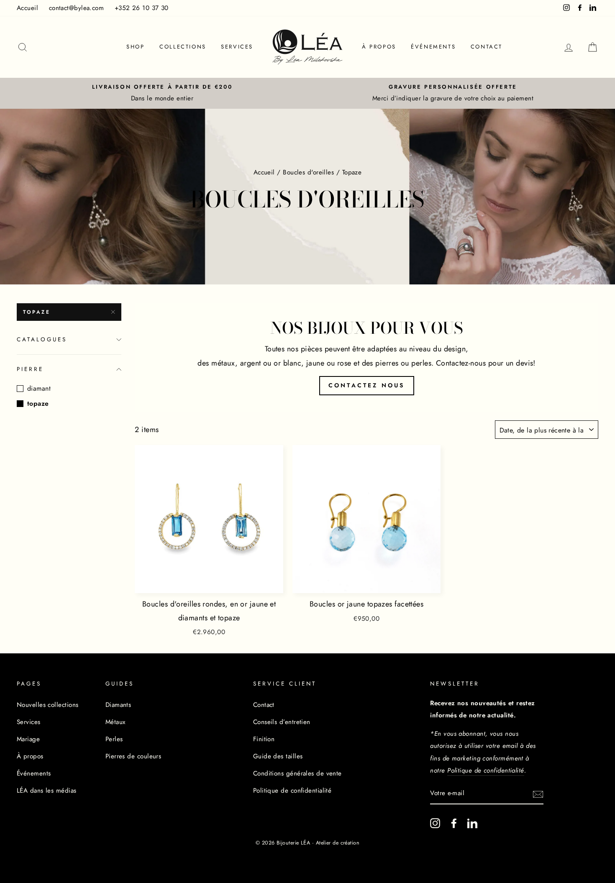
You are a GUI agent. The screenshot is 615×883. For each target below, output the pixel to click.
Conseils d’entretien (281, 722)
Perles (114, 739)
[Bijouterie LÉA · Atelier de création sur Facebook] (454, 823)
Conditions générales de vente (297, 773)
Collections (182, 47)
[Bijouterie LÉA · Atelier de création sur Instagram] (435, 823)
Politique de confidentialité (292, 790)
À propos (379, 47)
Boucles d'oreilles (308, 172)
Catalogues (42, 339)
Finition (264, 739)
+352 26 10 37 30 (142, 8)
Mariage (28, 739)
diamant (39, 388)
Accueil (27, 8)
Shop (135, 47)
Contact (486, 47)
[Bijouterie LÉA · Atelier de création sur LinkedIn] (472, 823)
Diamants (118, 704)
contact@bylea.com (76, 8)
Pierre (30, 369)
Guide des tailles (278, 756)
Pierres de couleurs (133, 756)
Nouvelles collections (47, 704)
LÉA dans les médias (47, 790)
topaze (37, 312)
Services (237, 47)
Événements (433, 47)
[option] (162, 93)
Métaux (115, 722)
